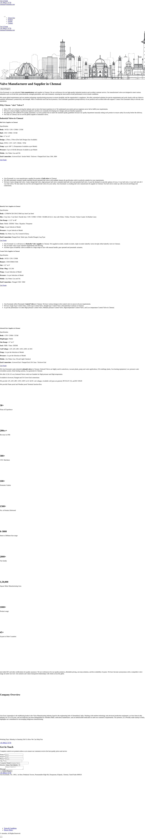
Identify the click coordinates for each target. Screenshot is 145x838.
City (2, 761)
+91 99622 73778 (5, 2)
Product (10, 19)
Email (2, 757)
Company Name (5, 763)
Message (2, 769)
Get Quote (3, 160)
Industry (3, 765)
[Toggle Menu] (5, 16)
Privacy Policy (8, 830)
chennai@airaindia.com (7, 4)
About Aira (11, 18)
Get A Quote (4, 1)
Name (2, 754)
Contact (10, 23)
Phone (2, 759)
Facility (10, 21)
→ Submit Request (6, 771)
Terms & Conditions (10, 828)
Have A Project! (5, 89)
